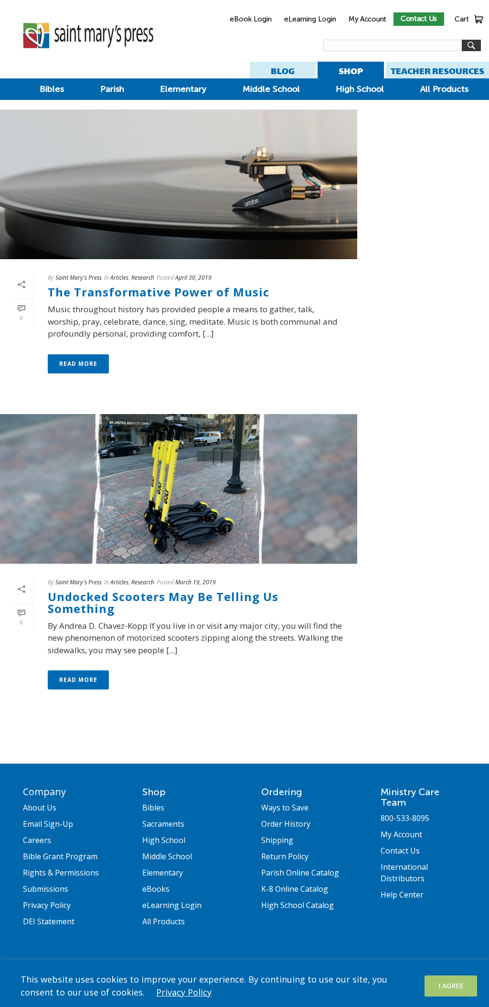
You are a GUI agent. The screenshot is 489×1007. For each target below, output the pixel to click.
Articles (119, 278)
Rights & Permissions (61, 872)
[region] (244, 983)
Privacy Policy (184, 992)
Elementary (183, 89)
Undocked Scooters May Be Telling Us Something (163, 602)
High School (360, 89)
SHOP (351, 71)
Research (142, 278)
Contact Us (419, 18)
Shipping (277, 840)
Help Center (402, 894)
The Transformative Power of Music (158, 292)
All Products (444, 89)
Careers (37, 840)
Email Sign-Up (48, 824)
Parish (112, 89)
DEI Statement (48, 921)
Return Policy (284, 856)
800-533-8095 (405, 818)
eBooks (156, 889)
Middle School (271, 89)
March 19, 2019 (195, 582)
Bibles (52, 89)
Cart (462, 19)
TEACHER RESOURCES (437, 71)
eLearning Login (310, 19)
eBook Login (251, 19)
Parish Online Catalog (300, 872)
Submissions (45, 889)
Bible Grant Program (60, 856)
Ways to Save (284, 807)
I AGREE (450, 985)
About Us (39, 807)
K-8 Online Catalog (294, 889)
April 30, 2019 (193, 278)
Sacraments (163, 824)
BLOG (283, 71)
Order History (285, 824)
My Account (367, 19)
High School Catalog (297, 905)
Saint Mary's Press (78, 278)
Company (44, 791)
